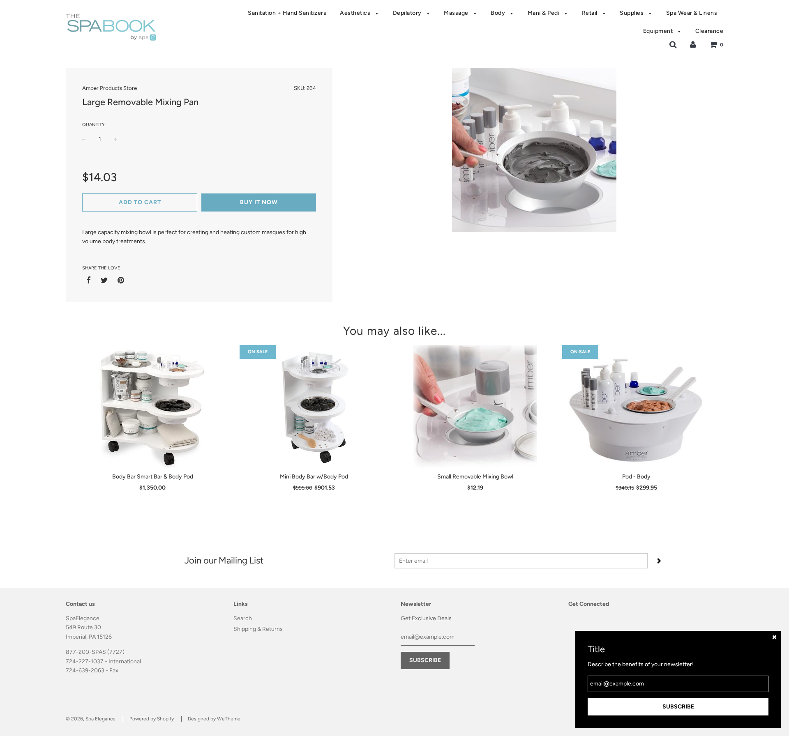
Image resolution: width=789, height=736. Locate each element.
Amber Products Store (109, 88)
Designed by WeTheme (214, 719)
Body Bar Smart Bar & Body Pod (152, 476)
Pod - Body (636, 476)
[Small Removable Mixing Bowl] (475, 406)
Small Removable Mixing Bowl (475, 476)
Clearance (709, 31)
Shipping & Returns (258, 629)
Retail (590, 12)
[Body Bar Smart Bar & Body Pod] (152, 406)
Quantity (93, 124)
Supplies (632, 12)
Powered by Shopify (151, 719)
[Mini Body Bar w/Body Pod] (314, 406)
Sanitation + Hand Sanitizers (287, 12)
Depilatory (408, 12)
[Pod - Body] (636, 406)
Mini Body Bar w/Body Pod (314, 476)
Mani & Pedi (544, 12)
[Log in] (693, 44)
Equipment (658, 31)
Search (242, 618)
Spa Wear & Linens (691, 12)
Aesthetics (356, 12)
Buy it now (259, 202)
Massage (457, 12)
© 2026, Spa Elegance (90, 719)
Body (499, 12)
